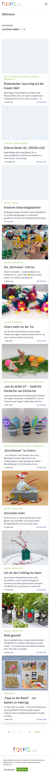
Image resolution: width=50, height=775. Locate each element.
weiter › (38, 732)
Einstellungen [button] (9, 769)
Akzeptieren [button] (22, 769)
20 (30, 732)
